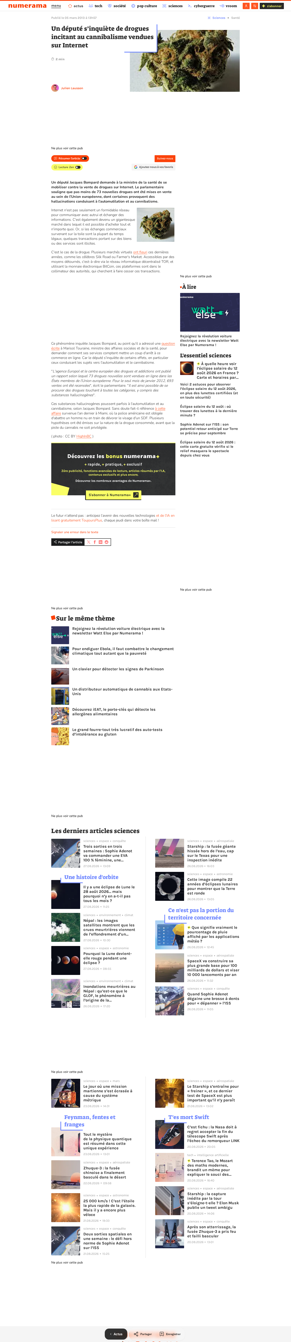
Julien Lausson (72, 88)
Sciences (218, 18)
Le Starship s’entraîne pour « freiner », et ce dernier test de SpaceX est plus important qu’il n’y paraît (213, 1093)
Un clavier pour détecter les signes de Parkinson (118, 669)
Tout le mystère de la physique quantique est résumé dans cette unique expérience (107, 1141)
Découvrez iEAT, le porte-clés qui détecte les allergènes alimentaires (114, 711)
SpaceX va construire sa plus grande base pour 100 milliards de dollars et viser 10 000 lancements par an (213, 968)
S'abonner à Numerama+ (110, 495)
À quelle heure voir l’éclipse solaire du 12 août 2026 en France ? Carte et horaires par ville (218, 371)
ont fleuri (140, 252)
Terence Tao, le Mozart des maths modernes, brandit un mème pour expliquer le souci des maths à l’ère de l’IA (210, 1167)
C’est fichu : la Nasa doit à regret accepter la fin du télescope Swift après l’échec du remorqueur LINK (213, 1134)
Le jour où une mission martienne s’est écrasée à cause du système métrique (107, 1093)
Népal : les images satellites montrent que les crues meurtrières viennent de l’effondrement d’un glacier (109, 927)
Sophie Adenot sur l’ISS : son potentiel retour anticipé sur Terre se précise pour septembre (209, 428)
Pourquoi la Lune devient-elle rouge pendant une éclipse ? (107, 958)
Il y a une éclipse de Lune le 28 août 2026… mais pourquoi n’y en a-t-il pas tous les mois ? (109, 894)
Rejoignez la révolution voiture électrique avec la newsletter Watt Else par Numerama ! (118, 630)
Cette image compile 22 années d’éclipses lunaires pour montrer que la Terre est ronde (212, 886)
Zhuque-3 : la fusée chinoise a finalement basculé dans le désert (104, 1172)
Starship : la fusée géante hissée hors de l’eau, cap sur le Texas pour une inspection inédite (211, 853)
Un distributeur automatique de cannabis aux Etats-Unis (122, 691)
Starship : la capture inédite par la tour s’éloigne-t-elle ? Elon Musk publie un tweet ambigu (213, 1201)
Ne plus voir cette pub (67, 148)
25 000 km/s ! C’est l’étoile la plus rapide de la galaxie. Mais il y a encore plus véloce (109, 1208)
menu (56, 5)
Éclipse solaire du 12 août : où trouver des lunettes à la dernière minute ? (208, 410)
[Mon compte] (246, 6)
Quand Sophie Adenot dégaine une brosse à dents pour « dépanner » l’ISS (213, 998)
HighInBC (83, 436)
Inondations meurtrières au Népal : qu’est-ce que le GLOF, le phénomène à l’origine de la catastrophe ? (109, 993)
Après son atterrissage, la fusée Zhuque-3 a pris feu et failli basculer (211, 1231)
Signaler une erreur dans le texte (74, 532)
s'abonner (274, 6)
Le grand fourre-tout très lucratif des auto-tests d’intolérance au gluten (117, 732)
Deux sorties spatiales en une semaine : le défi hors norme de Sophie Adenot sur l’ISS (107, 1241)
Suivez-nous (165, 158)
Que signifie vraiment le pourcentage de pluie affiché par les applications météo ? (213, 934)
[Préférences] (254, 6)
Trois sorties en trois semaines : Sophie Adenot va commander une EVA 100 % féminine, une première (107, 853)
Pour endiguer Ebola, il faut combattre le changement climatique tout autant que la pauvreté (123, 651)
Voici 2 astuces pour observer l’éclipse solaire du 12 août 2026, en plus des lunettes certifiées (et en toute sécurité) (209, 391)
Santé (235, 18)
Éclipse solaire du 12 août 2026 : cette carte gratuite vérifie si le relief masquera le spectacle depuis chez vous (207, 448)
